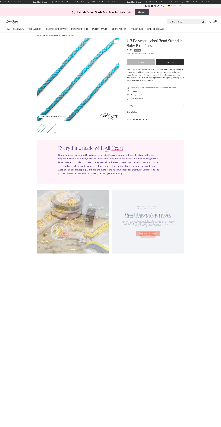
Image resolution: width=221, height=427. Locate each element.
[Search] (203, 21)
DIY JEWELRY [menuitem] (18, 29)
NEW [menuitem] (8, 29)
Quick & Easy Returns (37, 2)
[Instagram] (149, 5)
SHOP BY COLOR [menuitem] (119, 29)
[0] (213, 21)
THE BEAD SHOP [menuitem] (34, 29)
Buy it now (170, 62)
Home (39, 35)
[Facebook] (146, 5)
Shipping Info (132, 105)
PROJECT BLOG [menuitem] (137, 29)
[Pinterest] (155, 5)
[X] (137, 119)
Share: (129, 119)
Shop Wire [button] (148, 235)
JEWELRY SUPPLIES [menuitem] (99, 29)
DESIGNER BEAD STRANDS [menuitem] (57, 29)
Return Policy (132, 112)
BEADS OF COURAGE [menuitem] (155, 29)
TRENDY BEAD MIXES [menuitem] (79, 29)
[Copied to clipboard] (146, 119)
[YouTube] (152, 5)
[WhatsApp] (143, 119)
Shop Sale (141, 12)
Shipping (137, 53)
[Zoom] (116, 41)
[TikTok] (158, 5)
